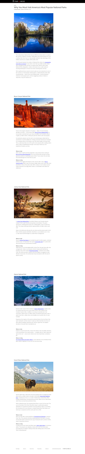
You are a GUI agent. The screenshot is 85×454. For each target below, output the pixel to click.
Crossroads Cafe (39, 241)
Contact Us (47, 448)
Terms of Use (32, 448)
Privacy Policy (39, 448)
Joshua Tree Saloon (24, 240)
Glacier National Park (39, 308)
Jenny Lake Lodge (40, 425)
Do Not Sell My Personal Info (56, 448)
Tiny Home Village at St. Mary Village (24, 339)
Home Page (17, 448)
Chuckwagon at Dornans (39, 416)
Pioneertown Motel (33, 250)
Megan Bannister (18, 9)
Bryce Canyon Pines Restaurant (23, 154)
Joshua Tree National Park (23, 221)
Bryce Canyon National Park (41, 132)
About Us (24, 448)
